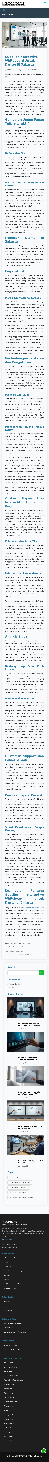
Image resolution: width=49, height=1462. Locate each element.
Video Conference (10, 1345)
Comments (33, 70)
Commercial (8, 1306)
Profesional (8, 1310)
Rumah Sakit (8, 1441)
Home (4, 14)
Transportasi (8, 1410)
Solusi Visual (12, 943)
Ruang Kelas (8, 1419)
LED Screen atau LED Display (14, 1284)
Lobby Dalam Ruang (11, 1376)
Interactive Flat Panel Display (14, 1258)
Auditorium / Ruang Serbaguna (15, 1380)
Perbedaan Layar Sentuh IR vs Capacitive (30, 1127)
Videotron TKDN (10, 1288)
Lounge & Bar (9, 1397)
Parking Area (8, 1428)
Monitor (6, 1279)
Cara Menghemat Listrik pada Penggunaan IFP (29, 1093)
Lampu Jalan (8, 1328)
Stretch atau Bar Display (13, 1271)
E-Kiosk (6, 1262)
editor (9, 70)
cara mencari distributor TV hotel (18, 954)
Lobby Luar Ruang (10, 1367)
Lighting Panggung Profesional (15, 1332)
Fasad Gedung (9, 1363)
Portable (7, 1301)
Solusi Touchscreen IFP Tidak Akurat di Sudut (28, 1059)
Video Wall (8, 1266)
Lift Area (7, 1432)
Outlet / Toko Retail (11, 1402)
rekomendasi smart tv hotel (16, 949)
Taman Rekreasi (10, 1371)
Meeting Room (9, 1436)
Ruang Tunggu (9, 1384)
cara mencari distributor (14, 952)
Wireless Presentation (12, 1349)
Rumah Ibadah (9, 1423)
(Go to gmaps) (7, 1239)
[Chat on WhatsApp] (44, 1451)
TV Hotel (7, 1275)
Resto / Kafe (8, 1393)
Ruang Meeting (9, 1415)
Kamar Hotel (8, 1389)
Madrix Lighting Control (12, 1323)
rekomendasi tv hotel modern (16, 946)
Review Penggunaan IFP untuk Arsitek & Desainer (29, 1024)
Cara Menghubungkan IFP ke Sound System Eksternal (30, 1162)
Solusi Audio (26, 943)
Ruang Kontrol (9, 1406)
